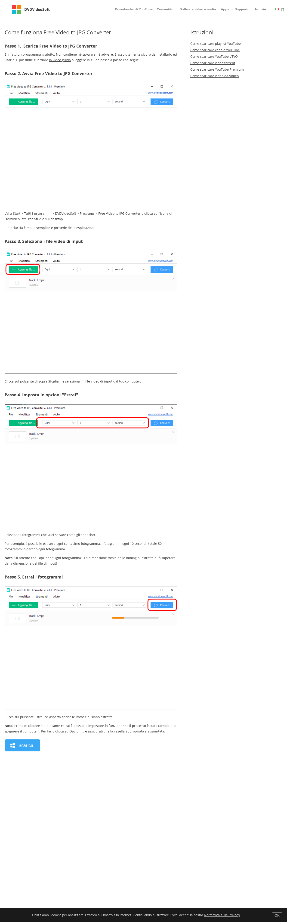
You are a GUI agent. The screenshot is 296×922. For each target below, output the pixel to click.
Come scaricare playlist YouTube (215, 43)
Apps (225, 9)
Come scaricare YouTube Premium (217, 69)
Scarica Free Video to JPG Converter (60, 46)
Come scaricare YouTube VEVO (214, 56)
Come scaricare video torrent (212, 63)
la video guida (60, 60)
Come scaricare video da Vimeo (214, 76)
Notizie (260, 9)
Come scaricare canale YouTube (215, 50)
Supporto (242, 9)
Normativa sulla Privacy (222, 915)
